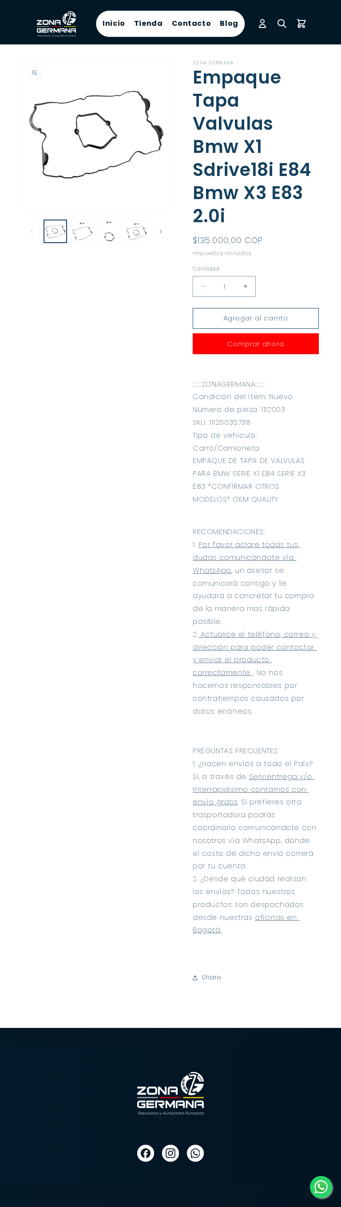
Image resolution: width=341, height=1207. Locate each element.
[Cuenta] (262, 23)
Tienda (148, 23)
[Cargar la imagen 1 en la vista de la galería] (55, 231)
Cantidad (206, 268)
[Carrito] (301, 23)
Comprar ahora (255, 343)
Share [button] (212, 977)
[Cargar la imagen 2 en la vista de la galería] (82, 231)
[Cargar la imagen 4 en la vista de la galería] (136, 231)
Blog (229, 23)
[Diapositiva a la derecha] (160, 231)
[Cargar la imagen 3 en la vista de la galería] (109, 231)
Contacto (191, 23)
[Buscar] (282, 23)
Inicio (114, 23)
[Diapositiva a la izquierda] (32, 231)
